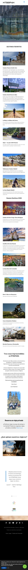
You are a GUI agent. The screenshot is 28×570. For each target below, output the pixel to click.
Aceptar (4, 567)
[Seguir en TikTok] (16, 522)
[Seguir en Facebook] (6, 522)
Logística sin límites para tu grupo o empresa (14, 20)
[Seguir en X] (22, 523)
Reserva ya (19, 428)
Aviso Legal (8, 533)
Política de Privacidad (17, 533)
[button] (25, 566)
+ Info (14, 26)
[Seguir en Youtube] (13, 522)
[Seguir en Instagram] (9, 522)
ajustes (11, 565)
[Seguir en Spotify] (20, 523)
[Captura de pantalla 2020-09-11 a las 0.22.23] (14, 455)
